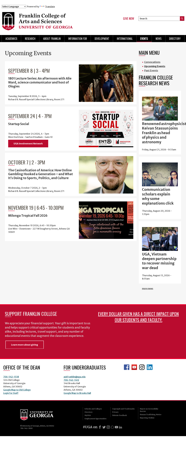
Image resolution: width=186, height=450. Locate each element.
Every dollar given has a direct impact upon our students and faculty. (138, 317)
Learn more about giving (24, 344)
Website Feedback (119, 415)
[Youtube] (116, 427)
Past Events (151, 70)
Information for (77, 39)
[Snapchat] (112, 427)
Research (30, 39)
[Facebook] (100, 427)
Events (144, 39)
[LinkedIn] (120, 427)
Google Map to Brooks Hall (77, 393)
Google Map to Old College (17, 389)
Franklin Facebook (126, 367)
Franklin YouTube (134, 367)
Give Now (128, 18)
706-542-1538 (11, 376)
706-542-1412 (71, 380)
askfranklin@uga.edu (75, 376)
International (125, 39)
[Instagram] (108, 427)
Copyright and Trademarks (123, 409)
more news (147, 288)
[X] (104, 427)
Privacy (115, 412)
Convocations (152, 62)
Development (102, 39)
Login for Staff (10, 393)
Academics (11, 39)
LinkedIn (150, 367)
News (158, 39)
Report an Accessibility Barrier (149, 410)
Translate (50, 6)
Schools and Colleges (93, 409)
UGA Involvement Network (28, 143)
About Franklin (52, 39)
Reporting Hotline (147, 418)
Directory (175, 39)
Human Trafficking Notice (150, 414)
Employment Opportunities (95, 419)
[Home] (52, 20)
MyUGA (88, 415)
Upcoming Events (154, 66)
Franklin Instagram (142, 367)
